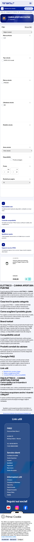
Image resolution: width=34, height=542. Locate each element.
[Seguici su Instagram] (16, 508)
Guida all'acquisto (12, 470)
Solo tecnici (13, 539)
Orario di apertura (12, 458)
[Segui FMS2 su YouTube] (8, 508)
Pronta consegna (17, 160)
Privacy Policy (10, 492)
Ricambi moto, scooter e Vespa (12, 371)
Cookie (9, 494)
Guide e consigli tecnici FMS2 (11, 373)
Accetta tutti (5, 539)
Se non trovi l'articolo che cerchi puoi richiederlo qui (17, 413)
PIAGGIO (6, 83)
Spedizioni (9, 463)
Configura (20, 539)
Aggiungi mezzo (28, 8)
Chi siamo (9, 480)
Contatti (9, 460)
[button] (31, 3)
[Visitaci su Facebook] (25, 508)
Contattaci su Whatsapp (13, 482)
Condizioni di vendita (12, 455)
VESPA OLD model (9, 60)
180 (5, 105)
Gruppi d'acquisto (12, 490)
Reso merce (10, 468)
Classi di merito (11, 487)
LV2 (5, 38)
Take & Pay (10, 485)
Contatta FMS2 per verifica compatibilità (15, 375)
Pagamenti (10, 465)
